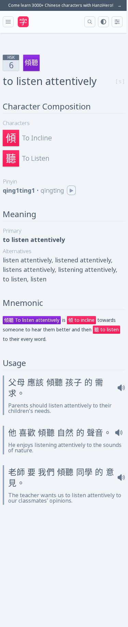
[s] (120, 81)
